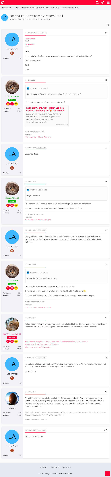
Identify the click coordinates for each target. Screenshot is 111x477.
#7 (106, 318)
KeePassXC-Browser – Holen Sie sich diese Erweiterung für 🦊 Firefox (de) (45, 109)
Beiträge (5, 58)
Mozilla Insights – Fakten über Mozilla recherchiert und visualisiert (55, 342)
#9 (106, 392)
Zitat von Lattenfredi (39, 88)
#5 (106, 230)
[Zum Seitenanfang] (107, 473)
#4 (106, 181)
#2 (106, 80)
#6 (106, 264)
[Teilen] (108, 25)
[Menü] (108, 3)
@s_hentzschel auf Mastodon (38, 347)
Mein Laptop (30, 137)
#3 (106, 147)
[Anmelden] (103, 2)
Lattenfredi (17, 19)
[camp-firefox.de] (3, 2)
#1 (106, 33)
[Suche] (97, 3)
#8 (106, 357)
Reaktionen (6, 109)
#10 (105, 430)
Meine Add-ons (44, 137)
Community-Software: (55, 473)
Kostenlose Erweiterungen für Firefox (41, 344)
